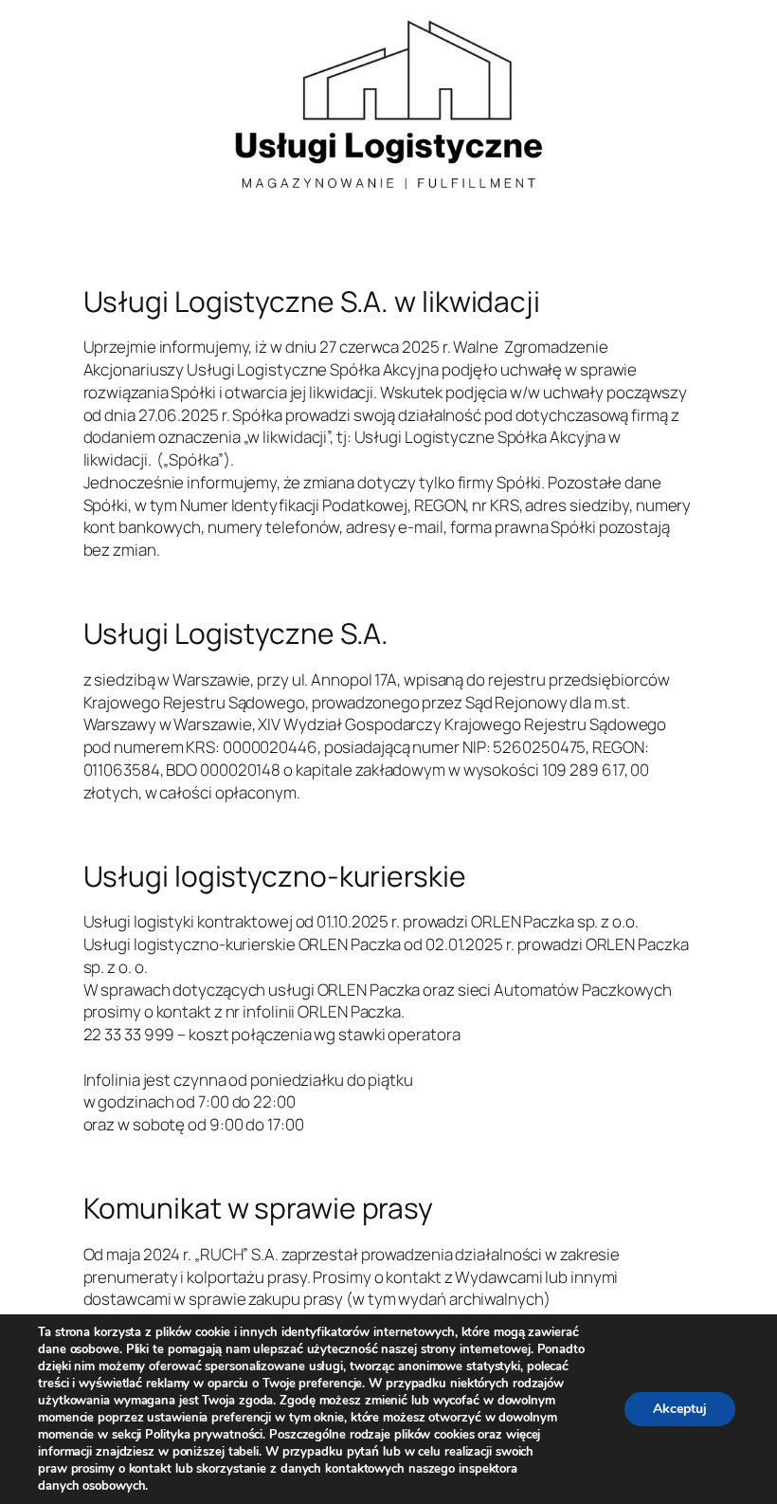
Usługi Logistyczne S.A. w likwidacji (311, 301)
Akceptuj (680, 1409)
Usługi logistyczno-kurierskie (274, 876)
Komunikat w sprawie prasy (258, 1208)
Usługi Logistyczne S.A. (236, 633)
